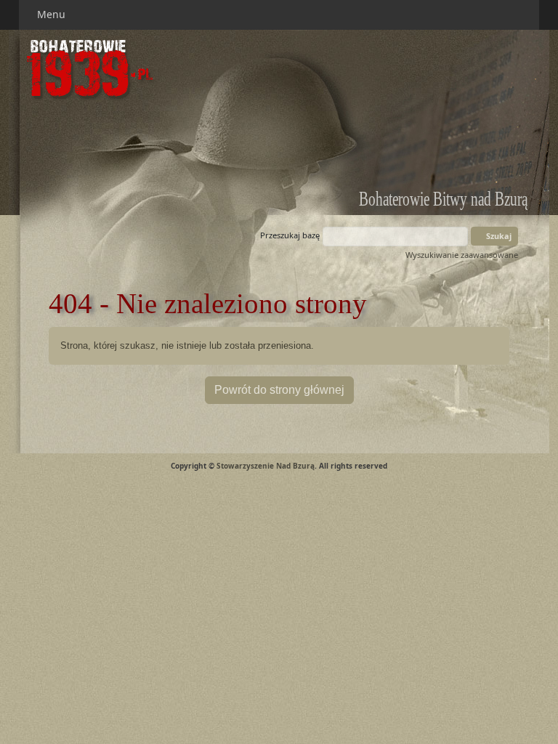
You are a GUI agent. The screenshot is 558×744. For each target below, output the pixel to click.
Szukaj (498, 235)
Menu (52, 14)
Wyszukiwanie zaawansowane (461, 254)
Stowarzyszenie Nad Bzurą (266, 466)
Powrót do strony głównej (279, 390)
